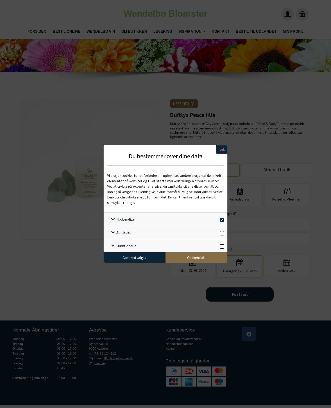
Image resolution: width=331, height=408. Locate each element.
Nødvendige (125, 219)
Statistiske (124, 232)
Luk (222, 149)
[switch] (221, 219)
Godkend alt (196, 257)
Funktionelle (126, 246)
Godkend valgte (134, 257)
